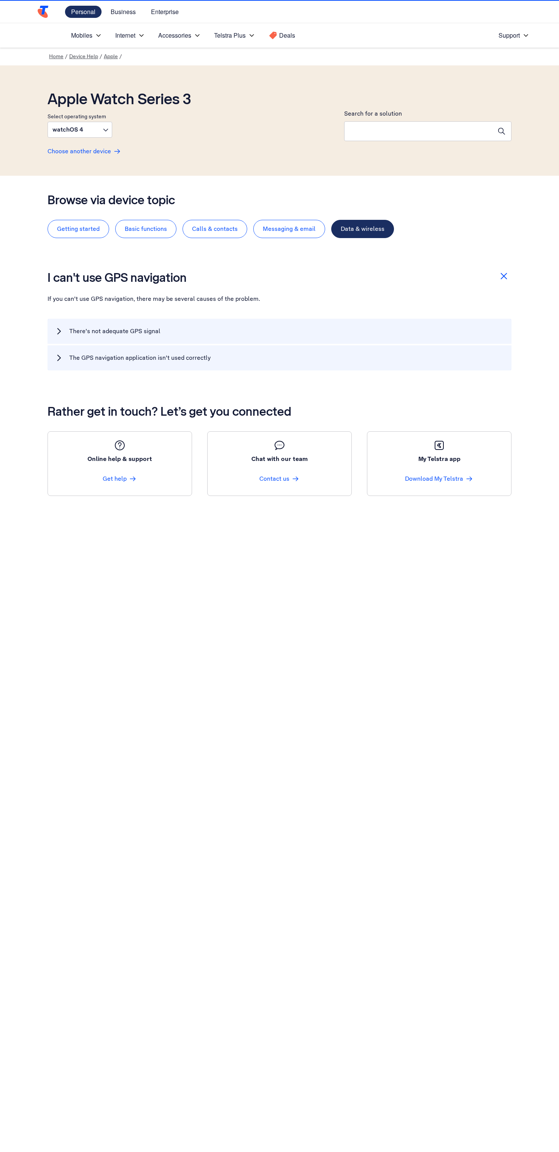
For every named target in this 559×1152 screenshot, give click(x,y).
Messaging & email (289, 229)
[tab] (78, 229)
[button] (80, 130)
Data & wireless (362, 229)
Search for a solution (373, 114)
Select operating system (77, 116)
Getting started (78, 229)
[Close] (503, 276)
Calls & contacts (215, 229)
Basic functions (146, 229)
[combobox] (418, 131)
